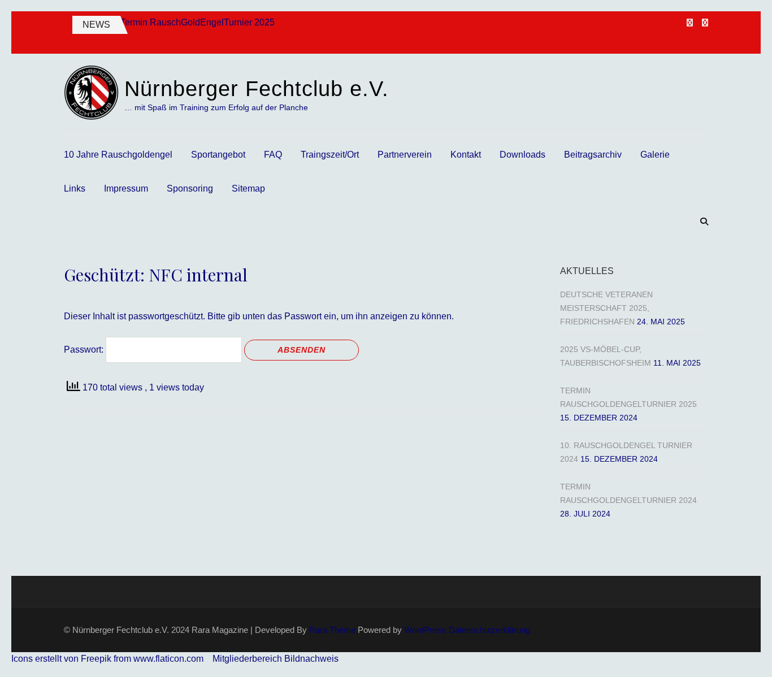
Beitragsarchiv (593, 154)
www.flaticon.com (168, 658)
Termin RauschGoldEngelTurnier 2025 (197, 22)
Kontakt (465, 154)
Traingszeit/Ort (330, 154)
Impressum (126, 188)
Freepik (96, 658)
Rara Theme (332, 630)
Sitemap (248, 188)
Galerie (655, 154)
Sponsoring (190, 188)
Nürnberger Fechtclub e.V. (256, 89)
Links (74, 188)
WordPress (425, 630)
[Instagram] (705, 22)
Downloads (522, 154)
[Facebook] (690, 22)
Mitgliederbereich (248, 658)
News (96, 24)
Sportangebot (218, 154)
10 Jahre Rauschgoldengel (118, 154)
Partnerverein (405, 154)
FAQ (273, 154)
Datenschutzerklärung (489, 630)
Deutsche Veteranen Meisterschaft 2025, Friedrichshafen (606, 308)
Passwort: (85, 349)
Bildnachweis (311, 658)
